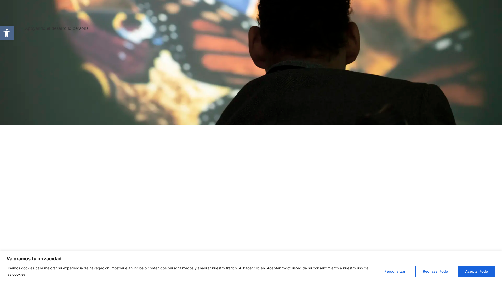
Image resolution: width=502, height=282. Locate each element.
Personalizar (395, 271)
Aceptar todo (476, 271)
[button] (7, 33)
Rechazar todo (435, 271)
